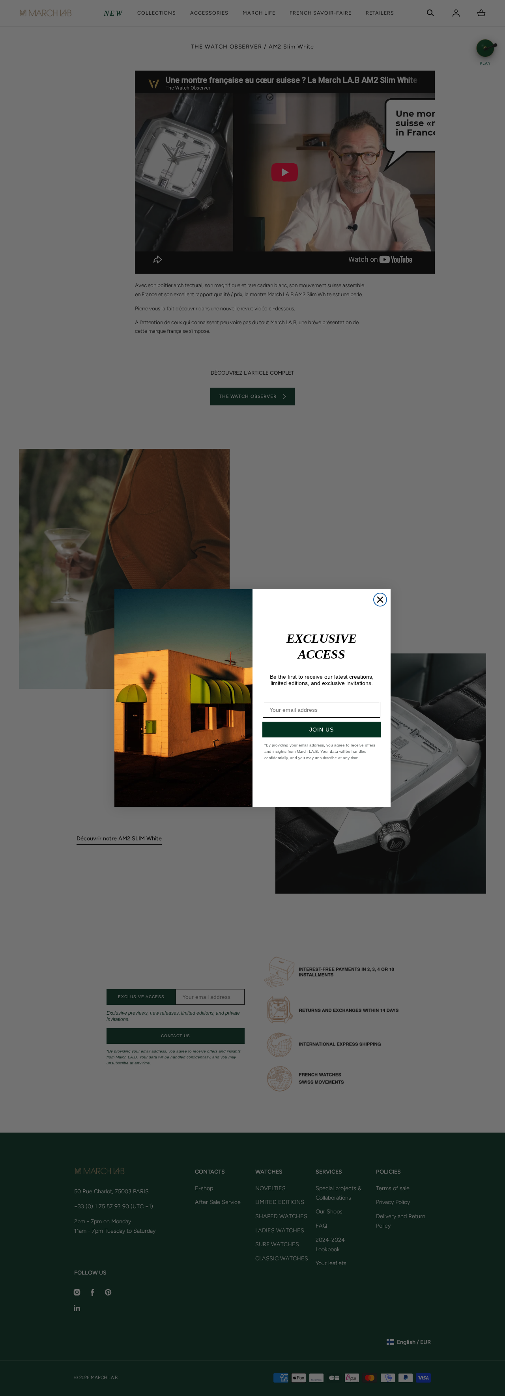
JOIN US (321, 729)
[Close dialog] (380, 599)
